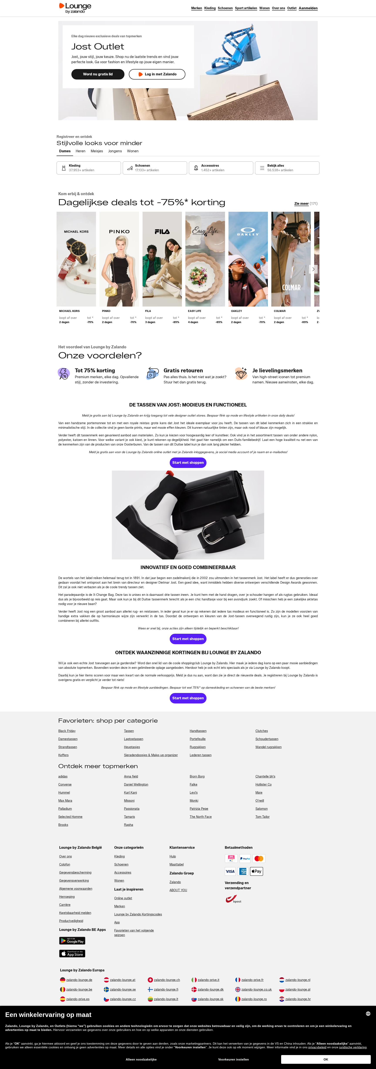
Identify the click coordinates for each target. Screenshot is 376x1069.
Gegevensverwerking (74, 881)
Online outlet (123, 898)
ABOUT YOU (178, 890)
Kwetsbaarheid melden (75, 913)
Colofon (64, 864)
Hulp (173, 856)
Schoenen (121, 864)
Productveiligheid (71, 921)
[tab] (65, 151)
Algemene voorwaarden (75, 889)
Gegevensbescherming (75, 872)
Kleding (119, 856)
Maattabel (177, 864)
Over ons (65, 856)
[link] (308, 8)
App (117, 922)
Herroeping (67, 897)
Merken (119, 906)
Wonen (119, 881)
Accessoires (122, 872)
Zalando (175, 882)
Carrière (64, 905)
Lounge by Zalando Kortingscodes (138, 914)
